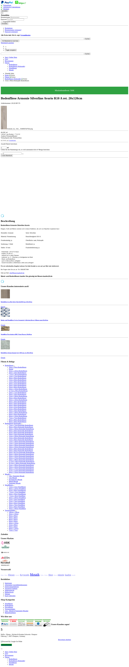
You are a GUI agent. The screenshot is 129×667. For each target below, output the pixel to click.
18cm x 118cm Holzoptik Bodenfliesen (21, 447)
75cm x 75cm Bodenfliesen (17, 418)
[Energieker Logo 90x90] (5, 555)
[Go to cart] (5, 48)
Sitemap (7, 594)
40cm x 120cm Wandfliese (17, 489)
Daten (2, 575)
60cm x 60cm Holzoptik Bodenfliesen (21, 431)
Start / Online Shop (11, 57)
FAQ (6, 59)
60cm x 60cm (13, 527)
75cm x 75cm (13, 530)
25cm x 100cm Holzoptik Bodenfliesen (21, 465)
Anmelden (4, 11)
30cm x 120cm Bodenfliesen (18, 400)
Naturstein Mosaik (15, 483)
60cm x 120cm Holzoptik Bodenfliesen (21, 472)
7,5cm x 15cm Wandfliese (17, 492)
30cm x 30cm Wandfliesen (17, 494)
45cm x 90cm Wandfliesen (17, 490)
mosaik (73, 575)
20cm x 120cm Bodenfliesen (18, 389)
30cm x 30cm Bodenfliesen (17, 394)
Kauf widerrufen (10, 596)
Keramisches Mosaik (15, 479)
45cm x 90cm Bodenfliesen (17, 409)
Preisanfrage (7, 5)
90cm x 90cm (13, 521)
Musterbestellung (10, 613)
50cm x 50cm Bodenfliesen (17, 411)
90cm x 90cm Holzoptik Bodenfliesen (21, 427)
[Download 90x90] (5, 558)
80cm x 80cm (13, 519)
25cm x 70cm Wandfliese (17, 501)
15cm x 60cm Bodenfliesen (17, 380)
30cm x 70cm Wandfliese (17, 505)
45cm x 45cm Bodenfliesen (17, 407)
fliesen (55, 575)
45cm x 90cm (13, 525)
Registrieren (8, 28)
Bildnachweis (9, 592)
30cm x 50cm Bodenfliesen (17, 367)
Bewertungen (9, 61)
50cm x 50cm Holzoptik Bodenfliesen (21, 434)
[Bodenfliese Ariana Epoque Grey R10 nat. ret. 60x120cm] (5, 349)
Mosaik (11, 70)
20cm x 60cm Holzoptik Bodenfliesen (21, 450)
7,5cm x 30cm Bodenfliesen (18, 374)
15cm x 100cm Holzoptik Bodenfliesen (21, 441)
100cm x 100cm (14, 512)
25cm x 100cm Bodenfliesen (18, 396)
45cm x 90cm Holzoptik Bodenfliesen (21, 432)
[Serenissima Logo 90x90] (5, 565)
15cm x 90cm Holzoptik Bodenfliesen (21, 440)
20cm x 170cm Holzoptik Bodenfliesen (21, 458)
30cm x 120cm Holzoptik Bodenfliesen (21, 467)
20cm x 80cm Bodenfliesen (17, 387)
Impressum (8, 583)
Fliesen (7, 63)
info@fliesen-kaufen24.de (16, 273)
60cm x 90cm (13, 516)
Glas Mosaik (13, 478)
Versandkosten (25, 35)
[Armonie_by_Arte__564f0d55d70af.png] (4, 129)
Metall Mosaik (13, 481)
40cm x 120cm (13, 523)
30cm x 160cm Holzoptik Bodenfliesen (21, 429)
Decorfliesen (9, 607)
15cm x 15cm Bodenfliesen (17, 376)
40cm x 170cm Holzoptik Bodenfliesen (21, 469)
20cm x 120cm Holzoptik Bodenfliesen (21, 456)
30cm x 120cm (13, 514)
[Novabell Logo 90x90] (5, 563)
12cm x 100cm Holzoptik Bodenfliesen (21, 436)
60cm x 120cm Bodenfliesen (18, 416)
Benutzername (5, 17)
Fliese (5, 575)
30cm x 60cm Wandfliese (17, 503)
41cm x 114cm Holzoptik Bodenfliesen (21, 470)
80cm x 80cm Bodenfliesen (17, 420)
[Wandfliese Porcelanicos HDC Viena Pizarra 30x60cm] (5, 330)
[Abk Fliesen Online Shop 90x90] (5, 544)
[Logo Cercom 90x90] (5, 548)
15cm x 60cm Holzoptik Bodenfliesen (21, 438)
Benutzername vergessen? (13, 30)
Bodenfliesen (13, 64)
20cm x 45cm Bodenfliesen (17, 383)
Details (3, 307)
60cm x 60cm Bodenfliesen (17, 414)
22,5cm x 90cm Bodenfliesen (18, 391)
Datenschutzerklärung (12, 587)
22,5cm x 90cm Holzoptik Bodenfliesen (21, 461)
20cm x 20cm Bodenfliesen (17, 373)
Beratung (6, 9)
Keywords (24, 574)
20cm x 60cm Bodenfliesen (17, 385)
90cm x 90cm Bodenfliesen (17, 421)
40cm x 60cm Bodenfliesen (17, 403)
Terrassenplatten (10, 609)
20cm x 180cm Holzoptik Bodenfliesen (21, 460)
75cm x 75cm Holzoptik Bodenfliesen (21, 425)
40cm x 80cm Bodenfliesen (17, 405)
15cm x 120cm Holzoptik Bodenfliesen (21, 443)
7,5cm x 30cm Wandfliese (17, 496)
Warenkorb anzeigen (7, 43)
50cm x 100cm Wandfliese (17, 498)
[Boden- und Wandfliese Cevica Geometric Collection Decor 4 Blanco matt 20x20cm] (5, 316)
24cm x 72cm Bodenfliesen (17, 392)
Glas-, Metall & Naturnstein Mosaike (16, 611)
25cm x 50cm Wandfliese (17, 499)
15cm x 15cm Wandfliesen (17, 487)
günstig (61, 574)
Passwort (4, 19)
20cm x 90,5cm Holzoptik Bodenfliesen (21, 452)
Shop (50, 574)
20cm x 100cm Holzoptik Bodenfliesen (21, 454)
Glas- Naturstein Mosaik (16, 476)
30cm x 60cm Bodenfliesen (17, 398)
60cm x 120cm (13, 528)
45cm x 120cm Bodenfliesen (18, 371)
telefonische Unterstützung (11, 7)
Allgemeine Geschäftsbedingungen (16, 585)
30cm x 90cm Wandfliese (17, 507)
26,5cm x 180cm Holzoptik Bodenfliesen (22, 463)
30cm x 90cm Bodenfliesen (17, 378)
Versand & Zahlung (11, 588)
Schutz (46, 575)
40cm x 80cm (13, 518)
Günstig (17, 575)
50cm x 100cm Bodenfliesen (18, 412)
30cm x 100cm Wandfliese (17, 508)
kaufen (68, 574)
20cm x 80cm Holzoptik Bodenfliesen (21, 449)
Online (42, 575)
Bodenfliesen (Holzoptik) (17, 66)
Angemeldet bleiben (9, 21)
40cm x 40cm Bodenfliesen (17, 402)
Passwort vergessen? (11, 32)
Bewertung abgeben (64, 640)
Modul (11, 369)
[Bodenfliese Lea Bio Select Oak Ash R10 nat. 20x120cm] (5, 298)
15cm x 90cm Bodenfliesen (17, 382)
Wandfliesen (13, 68)
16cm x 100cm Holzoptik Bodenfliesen (21, 445)
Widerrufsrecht (9, 590)
